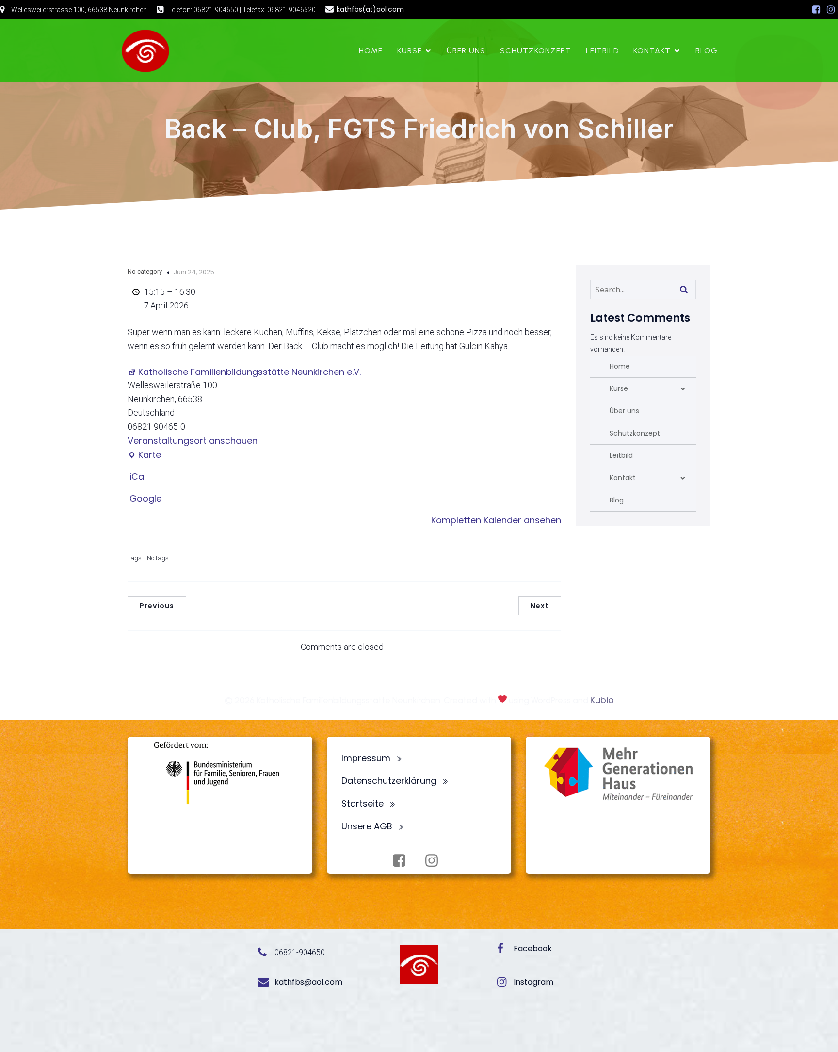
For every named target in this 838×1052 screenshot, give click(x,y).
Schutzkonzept (535, 50)
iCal (137, 476)
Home (371, 50)
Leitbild (602, 50)
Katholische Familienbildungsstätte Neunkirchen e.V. (249, 372)
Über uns (466, 50)
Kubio (602, 700)
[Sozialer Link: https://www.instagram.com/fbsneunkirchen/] (830, 9)
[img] (683, 389)
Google (145, 498)
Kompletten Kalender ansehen (496, 520)
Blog (706, 50)
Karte (144, 455)
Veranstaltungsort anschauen (193, 441)
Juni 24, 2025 (194, 271)
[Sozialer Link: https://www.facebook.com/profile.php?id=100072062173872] (816, 9)
